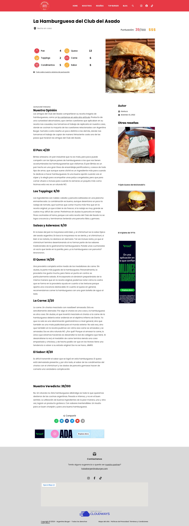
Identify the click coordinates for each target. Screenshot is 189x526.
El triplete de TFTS (126, 232)
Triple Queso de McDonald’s (131, 184)
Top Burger (113, 6)
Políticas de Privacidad (120, 522)
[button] (133, 5)
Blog (125, 6)
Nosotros (87, 6)
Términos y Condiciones (139, 522)
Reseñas (100, 6)
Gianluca (124, 111)
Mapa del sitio (104, 522)
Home (75, 6)
